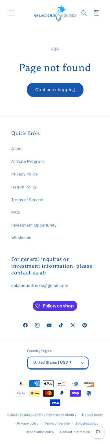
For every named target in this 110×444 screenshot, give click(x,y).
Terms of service (57, 423)
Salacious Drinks (32, 414)
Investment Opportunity (33, 225)
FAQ (15, 212)
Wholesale (21, 238)
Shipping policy (87, 423)
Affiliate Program (27, 161)
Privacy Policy (24, 174)
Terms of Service (27, 200)
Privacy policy (28, 423)
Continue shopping (55, 89)
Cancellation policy (40, 432)
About (17, 149)
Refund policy (92, 414)
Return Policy (24, 187)
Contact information (75, 432)
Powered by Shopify (61, 414)
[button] (11, 13)
